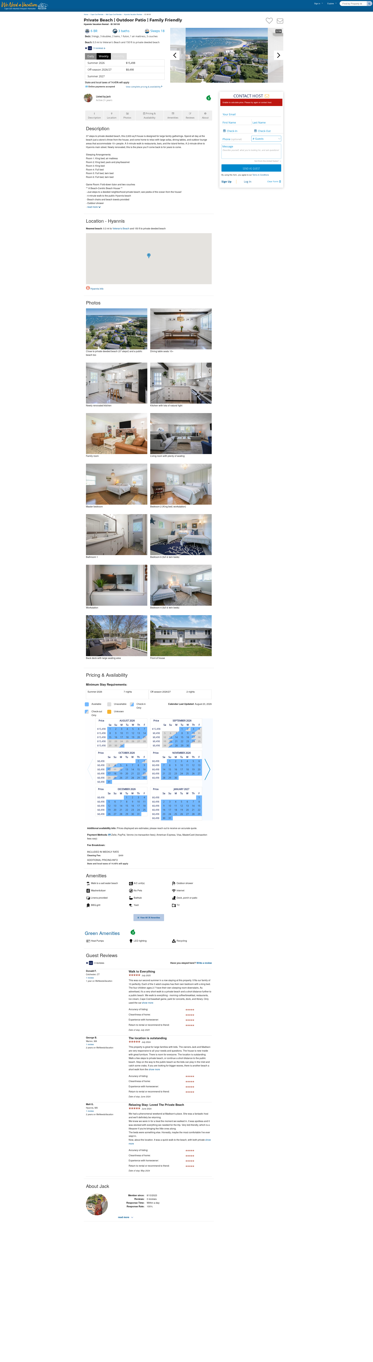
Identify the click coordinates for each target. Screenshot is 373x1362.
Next (278, 55)
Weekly (104, 56)
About (205, 117)
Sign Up (226, 181)
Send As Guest (251, 168)
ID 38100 (147, 14)
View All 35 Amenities (149, 917)
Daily (90, 56)
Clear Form (272, 181)
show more (147, 1002)
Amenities (172, 117)
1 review (90, 977)
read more (92, 207)
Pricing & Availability (150, 115)
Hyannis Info (96, 288)
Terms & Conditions (260, 174)
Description (94, 117)
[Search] (369, 3)
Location (111, 117)
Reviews (190, 117)
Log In (247, 181)
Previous (175, 55)
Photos (127, 117)
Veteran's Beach (120, 228)
